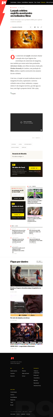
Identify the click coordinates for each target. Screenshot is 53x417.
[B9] (3, 2)
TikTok (18, 414)
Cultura (19, 2)
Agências (24, 147)
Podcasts (43, 2)
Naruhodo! (36, 383)
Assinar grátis (18, 198)
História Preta (37, 385)
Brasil (38, 2)
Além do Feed (25, 373)
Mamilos (36, 380)
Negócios (31, 2)
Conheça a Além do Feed (34, 171)
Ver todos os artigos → (18, 156)
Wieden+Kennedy (15, 147)
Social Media (25, 2)
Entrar (23, 376)
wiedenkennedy (28, 144)
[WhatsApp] (35, 27)
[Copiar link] (41, 27)
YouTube (28, 414)
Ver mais (40, 261)
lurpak (20, 144)
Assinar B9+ (35, 168)
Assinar (24, 371)
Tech (35, 2)
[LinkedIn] (38, 27)
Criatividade (13, 2)
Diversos (14, 7)
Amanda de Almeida (17, 27)
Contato (12, 373)
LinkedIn (23, 414)
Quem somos (13, 371)
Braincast (36, 375)
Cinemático (37, 378)
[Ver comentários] (31, 27)
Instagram (12, 414)
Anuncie (12, 376)
